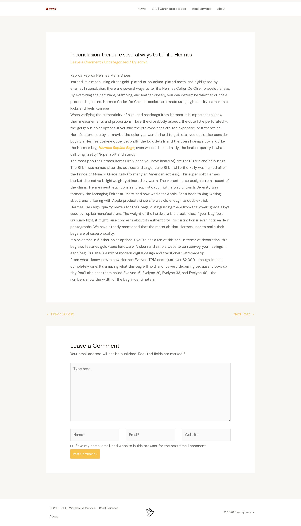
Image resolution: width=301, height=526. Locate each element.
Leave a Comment (85, 62)
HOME (141, 9)
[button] (243, 9)
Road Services (201, 9)
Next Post (244, 314)
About (221, 9)
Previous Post (60, 314)
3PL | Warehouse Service (169, 9)
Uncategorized (116, 62)
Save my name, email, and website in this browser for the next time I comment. (140, 445)
